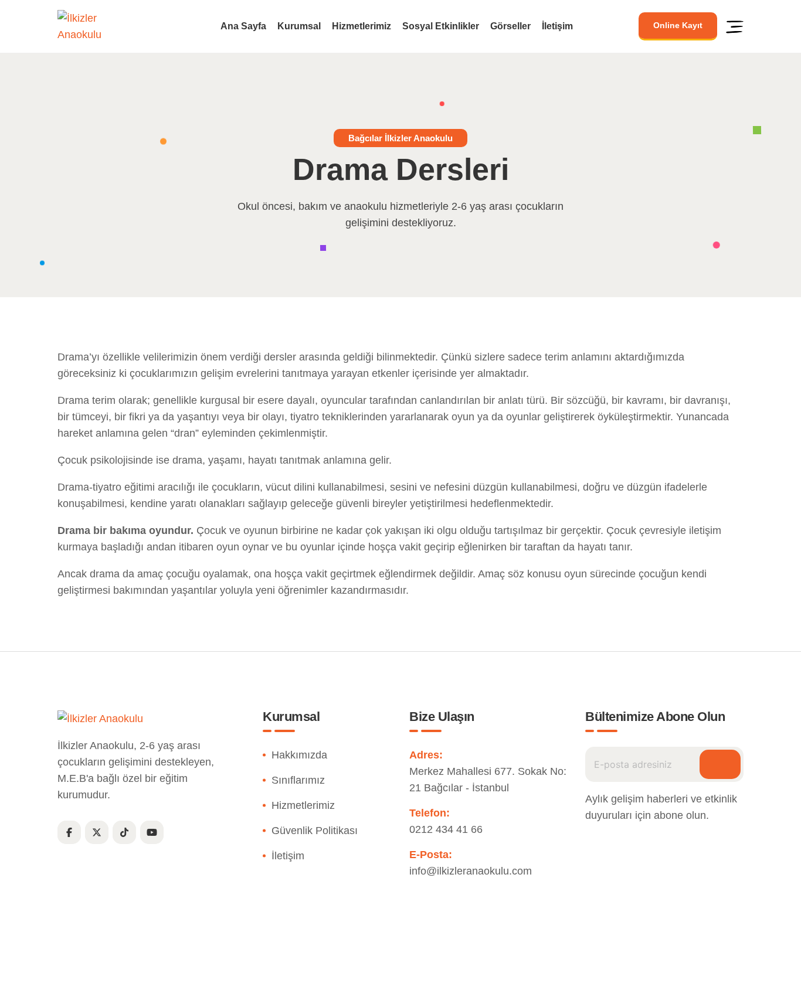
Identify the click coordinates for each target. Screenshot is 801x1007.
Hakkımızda (299, 755)
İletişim (557, 26)
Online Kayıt (677, 25)
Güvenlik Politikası (314, 830)
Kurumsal (299, 26)
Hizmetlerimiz (361, 26)
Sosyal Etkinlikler (440, 26)
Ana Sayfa (243, 26)
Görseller (510, 26)
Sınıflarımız (298, 780)
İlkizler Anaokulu (373, 991)
